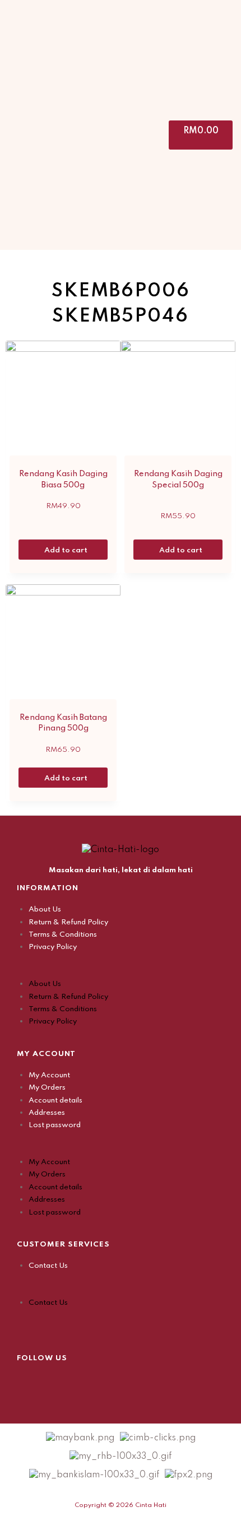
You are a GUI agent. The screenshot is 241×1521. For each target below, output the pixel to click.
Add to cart (66, 550)
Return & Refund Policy (68, 922)
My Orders (47, 1087)
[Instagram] (53, 1381)
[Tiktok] (81, 1381)
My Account (49, 1075)
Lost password (55, 1125)
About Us (45, 909)
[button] (120, 971)
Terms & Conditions (63, 934)
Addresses (47, 1113)
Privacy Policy (53, 947)
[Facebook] (25, 1381)
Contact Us (48, 1265)
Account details (55, 1100)
